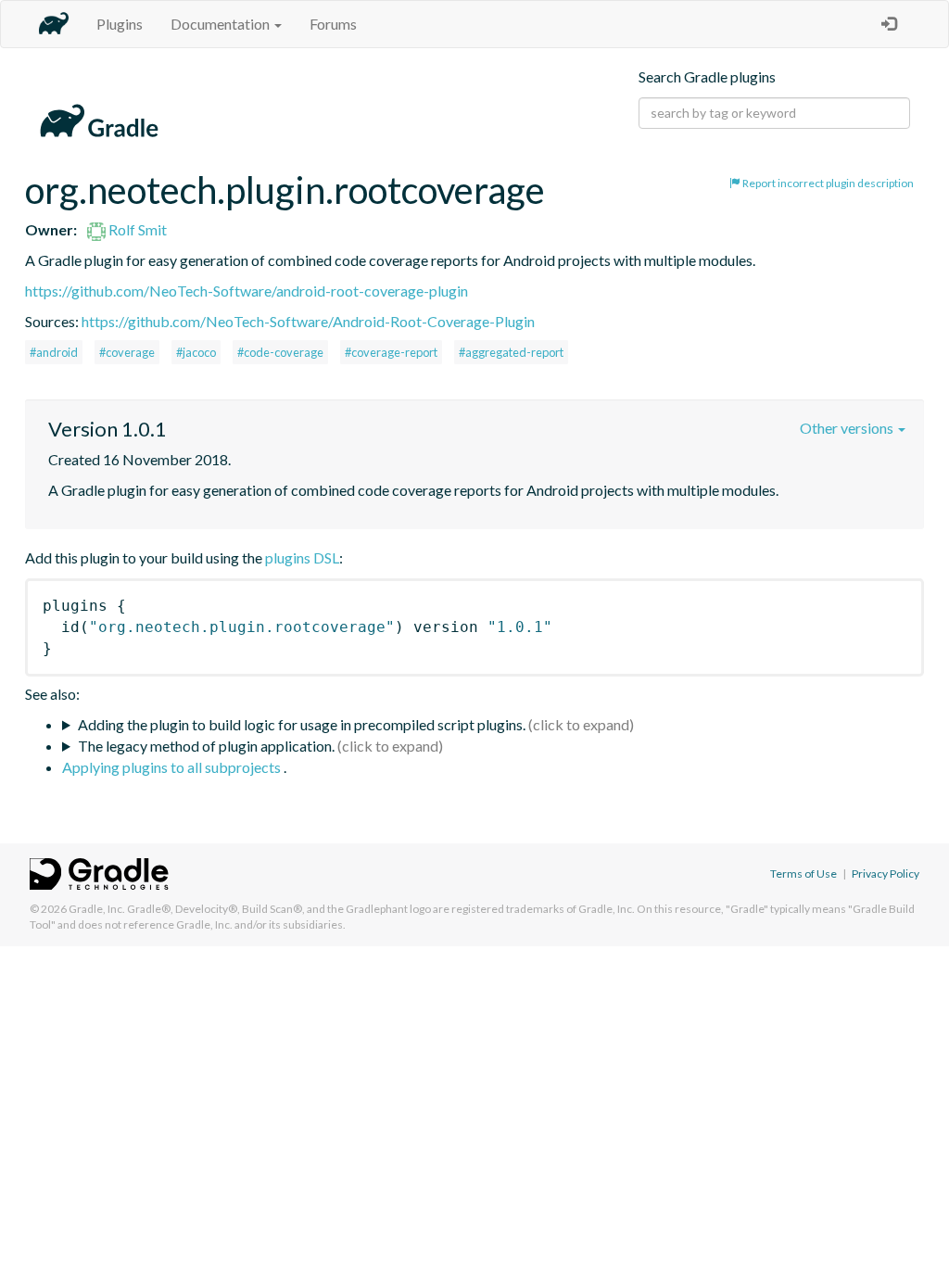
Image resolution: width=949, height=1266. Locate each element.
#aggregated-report (511, 352)
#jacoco (196, 352)
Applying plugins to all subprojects (173, 767)
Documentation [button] (221, 23)
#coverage (127, 352)
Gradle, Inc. (97, 909)
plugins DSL (302, 557)
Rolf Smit (136, 229)
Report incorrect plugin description (827, 183)
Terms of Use (803, 873)
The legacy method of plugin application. (206, 745)
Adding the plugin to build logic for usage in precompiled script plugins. (301, 724)
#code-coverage (280, 352)
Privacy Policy (885, 873)
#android (54, 352)
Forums (333, 23)
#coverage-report (391, 352)
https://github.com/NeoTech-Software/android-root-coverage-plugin (246, 290)
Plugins (119, 23)
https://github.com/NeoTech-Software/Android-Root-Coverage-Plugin (308, 321)
